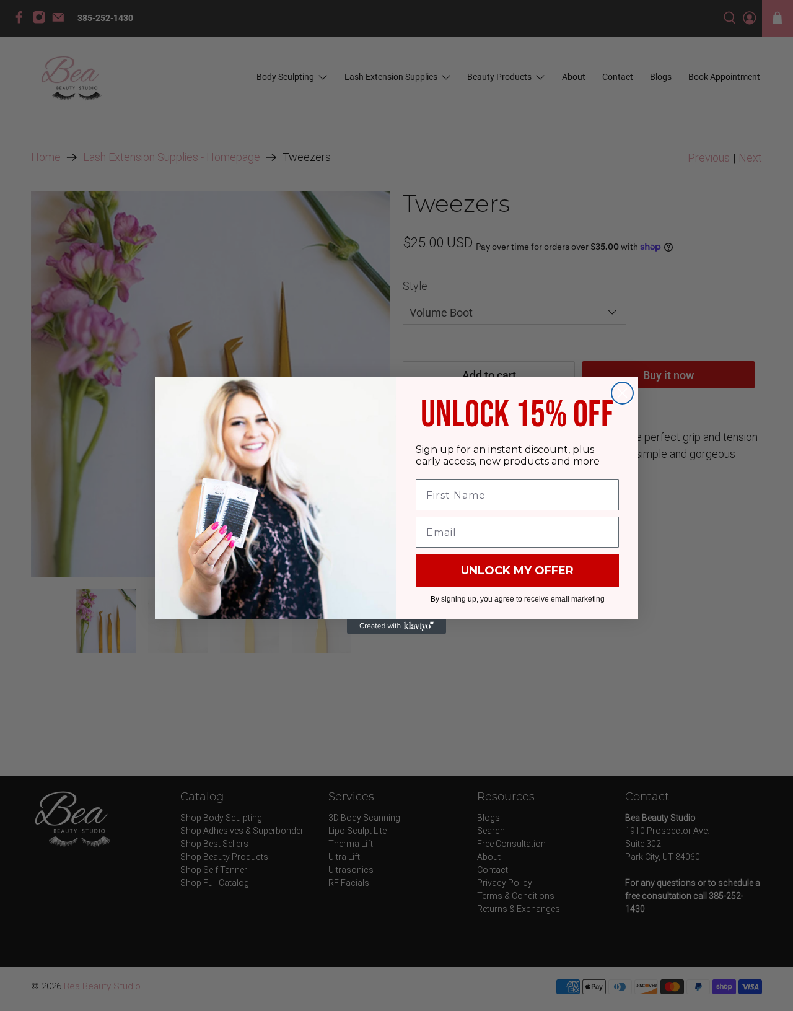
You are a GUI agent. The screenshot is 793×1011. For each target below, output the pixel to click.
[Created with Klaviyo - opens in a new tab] (396, 626)
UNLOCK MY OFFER (517, 570)
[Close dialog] (622, 393)
